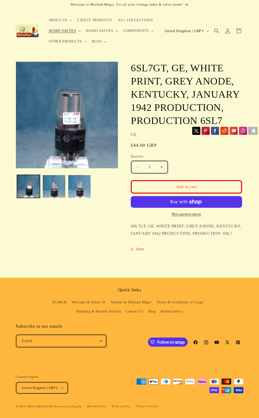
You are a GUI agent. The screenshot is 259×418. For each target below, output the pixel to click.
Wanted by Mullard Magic (131, 302)
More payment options (186, 214)
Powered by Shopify (68, 406)
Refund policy (172, 311)
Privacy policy (121, 406)
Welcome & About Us (89, 302)
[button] (60, 20)
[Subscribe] (100, 341)
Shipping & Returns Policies (98, 311)
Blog (152, 311)
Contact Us (134, 311)
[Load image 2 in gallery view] (54, 186)
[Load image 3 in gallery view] (79, 186)
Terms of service (147, 406)
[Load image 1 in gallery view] (28, 186)
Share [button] (140, 249)
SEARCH (59, 302)
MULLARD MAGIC (41, 406)
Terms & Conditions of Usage (180, 302)
